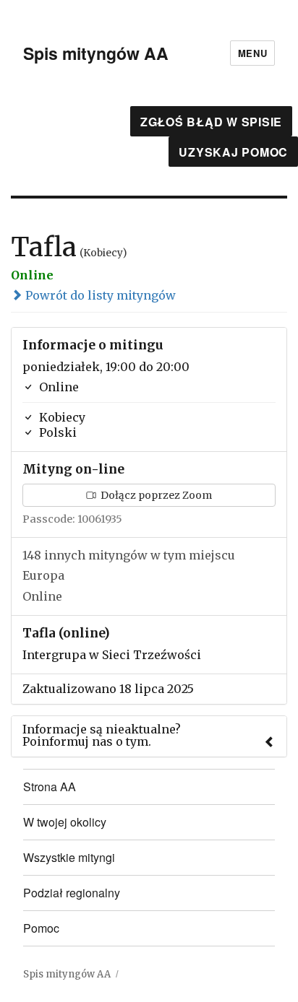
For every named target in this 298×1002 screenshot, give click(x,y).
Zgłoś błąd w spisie (211, 121)
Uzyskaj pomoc (233, 152)
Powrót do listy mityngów (99, 295)
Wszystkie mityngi (69, 857)
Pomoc (41, 928)
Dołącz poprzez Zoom (155, 495)
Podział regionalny (71, 892)
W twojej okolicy (64, 822)
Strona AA (49, 786)
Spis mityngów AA (96, 53)
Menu (252, 53)
